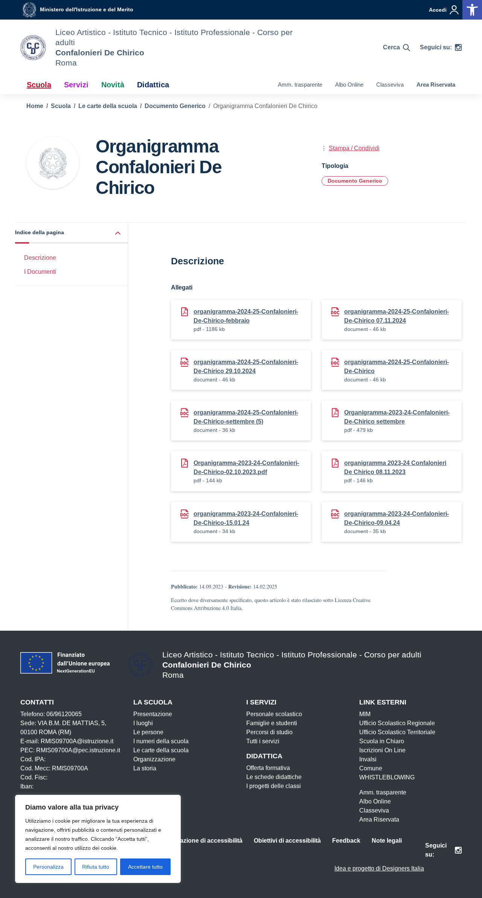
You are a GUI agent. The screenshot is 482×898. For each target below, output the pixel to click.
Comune (370, 768)
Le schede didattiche (274, 777)
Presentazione (152, 714)
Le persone (148, 732)
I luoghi (143, 723)
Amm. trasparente (300, 84)
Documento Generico (355, 181)
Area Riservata (435, 84)
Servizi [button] (76, 85)
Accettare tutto (145, 867)
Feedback (346, 840)
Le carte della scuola (161, 750)
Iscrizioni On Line (382, 750)
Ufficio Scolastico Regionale (397, 723)
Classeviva (390, 84)
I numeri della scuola (161, 741)
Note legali (387, 840)
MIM (365, 714)
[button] (71, 233)
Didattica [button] (153, 85)
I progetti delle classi (273, 786)
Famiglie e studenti (271, 723)
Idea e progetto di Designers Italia (379, 868)
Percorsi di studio (269, 732)
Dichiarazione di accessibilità (201, 840)
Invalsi (368, 759)
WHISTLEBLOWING (387, 777)
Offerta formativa (268, 768)
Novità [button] (112, 85)
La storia (144, 768)
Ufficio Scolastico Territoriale (397, 732)
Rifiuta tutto (95, 867)
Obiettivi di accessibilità (287, 840)
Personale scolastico (274, 714)
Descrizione (40, 258)
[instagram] (458, 47)
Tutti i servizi (262, 741)
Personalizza (48, 867)
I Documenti (40, 271)
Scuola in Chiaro (381, 741)
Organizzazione (154, 759)
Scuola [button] (39, 85)
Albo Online (349, 84)
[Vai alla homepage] (33, 47)
